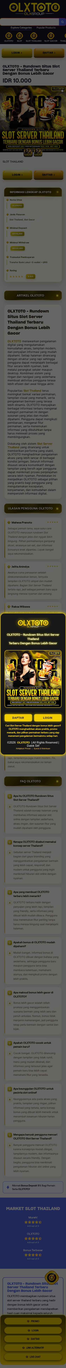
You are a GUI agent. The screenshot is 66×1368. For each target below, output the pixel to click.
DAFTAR (18, 717)
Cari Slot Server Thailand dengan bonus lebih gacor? (33, 725)
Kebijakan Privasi (23, 748)
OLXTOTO (23, 742)
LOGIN (47, 717)
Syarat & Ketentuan (42, 748)
